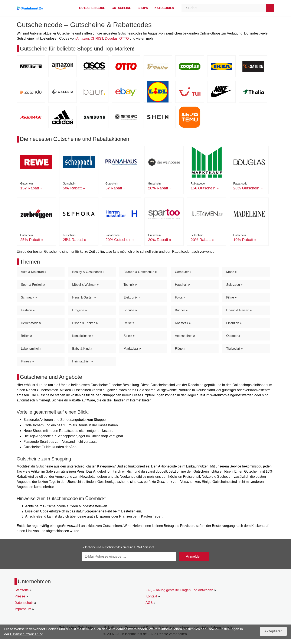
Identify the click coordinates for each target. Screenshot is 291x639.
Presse (19, 596)
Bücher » (181, 310)
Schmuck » (29, 297)
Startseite (21, 590)
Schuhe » (130, 310)
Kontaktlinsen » (83, 336)
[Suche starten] (270, 8)
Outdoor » (233, 336)
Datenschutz (23, 602)
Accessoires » (185, 336)
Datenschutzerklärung (26, 634)
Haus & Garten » (84, 297)
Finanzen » (234, 323)
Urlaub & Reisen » (239, 310)
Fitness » (27, 361)
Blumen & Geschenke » (140, 272)
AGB (149, 602)
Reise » (129, 323)
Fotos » (180, 297)
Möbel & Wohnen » (85, 284)
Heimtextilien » (82, 361)
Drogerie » (79, 310)
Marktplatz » (132, 348)
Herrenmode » (31, 323)
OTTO (124, 38)
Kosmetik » (183, 323)
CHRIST (97, 38)
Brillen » (26, 336)
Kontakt (151, 596)
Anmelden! (194, 556)
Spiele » (129, 336)
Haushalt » (182, 284)
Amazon (82, 38)
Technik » (130, 284)
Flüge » (180, 348)
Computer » (183, 272)
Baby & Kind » (82, 348)
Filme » (231, 297)
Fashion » (28, 310)
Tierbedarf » (234, 348)
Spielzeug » (234, 284)
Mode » (231, 272)
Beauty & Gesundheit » (88, 272)
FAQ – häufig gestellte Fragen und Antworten (179, 590)
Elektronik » (132, 297)
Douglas (111, 38)
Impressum (22, 609)
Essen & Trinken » (85, 323)
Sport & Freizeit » (33, 284)
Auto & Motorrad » (33, 272)
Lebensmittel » (31, 348)
